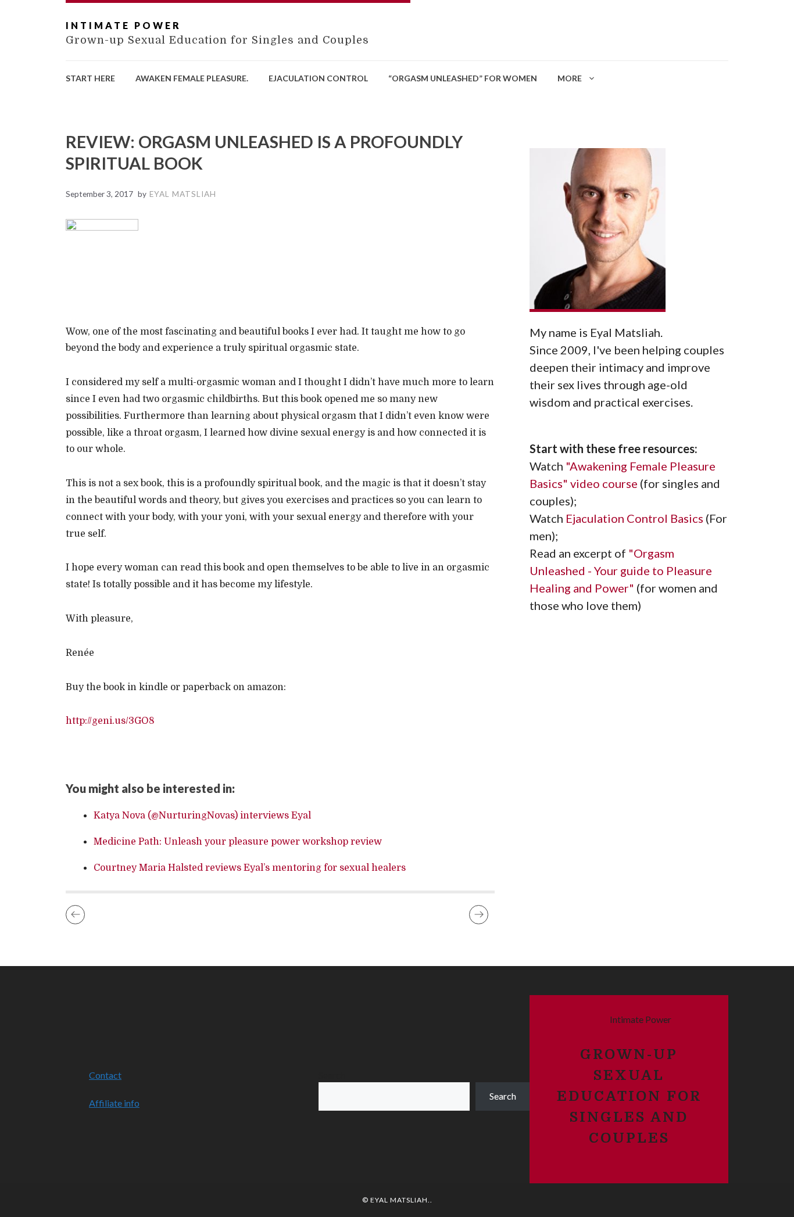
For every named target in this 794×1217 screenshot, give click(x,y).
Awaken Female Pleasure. (191, 78)
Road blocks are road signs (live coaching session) (478, 914)
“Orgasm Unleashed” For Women (462, 78)
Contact (105, 1074)
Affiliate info (114, 1102)
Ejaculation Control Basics (636, 519)
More (569, 78)
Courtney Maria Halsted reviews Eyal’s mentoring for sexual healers (250, 868)
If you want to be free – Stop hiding (75, 914)
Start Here (90, 78)
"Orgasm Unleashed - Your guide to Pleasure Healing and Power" (621, 571)
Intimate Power (123, 25)
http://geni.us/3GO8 (110, 721)
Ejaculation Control (318, 78)
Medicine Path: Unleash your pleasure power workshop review (238, 842)
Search (332, 1074)
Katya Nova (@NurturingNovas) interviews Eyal (202, 815)
